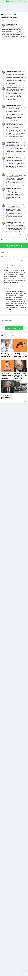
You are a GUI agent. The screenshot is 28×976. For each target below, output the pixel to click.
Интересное (18, 14)
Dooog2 (6, 268)
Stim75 (7, 289)
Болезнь (13, 21)
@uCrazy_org (15, 245)
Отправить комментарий (14, 328)
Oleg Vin (6, 256)
